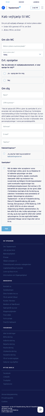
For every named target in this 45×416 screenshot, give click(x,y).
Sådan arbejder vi (10, 261)
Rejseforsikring (9, 344)
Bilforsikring (7, 337)
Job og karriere (9, 250)
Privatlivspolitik (7, 398)
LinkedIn (6, 377)
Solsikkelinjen (8, 290)
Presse (5, 257)
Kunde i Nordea (9, 301)
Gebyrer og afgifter (10, 362)
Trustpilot (6, 380)
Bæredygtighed (9, 254)
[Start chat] (40, 410)
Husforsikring (8, 348)
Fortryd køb (7, 319)
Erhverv (21, 2)
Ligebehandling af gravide (13, 268)
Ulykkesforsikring (9, 351)
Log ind (35, 8)
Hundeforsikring (9, 355)
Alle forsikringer (9, 333)
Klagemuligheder (9, 311)
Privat (8, 2)
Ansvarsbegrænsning (9, 394)
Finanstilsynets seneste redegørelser (17, 264)
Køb (6, 229)
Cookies (4, 402)
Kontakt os (7, 286)
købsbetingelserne (15, 156)
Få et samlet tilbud (10, 297)
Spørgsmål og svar (10, 308)
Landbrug (36, 2)
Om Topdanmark (9, 247)
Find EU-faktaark (9, 322)
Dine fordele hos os (10, 294)
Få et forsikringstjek (10, 358)
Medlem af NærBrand (11, 304)
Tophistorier (7, 384)
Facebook (6, 373)
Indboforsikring (9, 341)
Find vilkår (7, 315)
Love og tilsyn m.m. (10, 272)
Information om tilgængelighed (15, 275)
